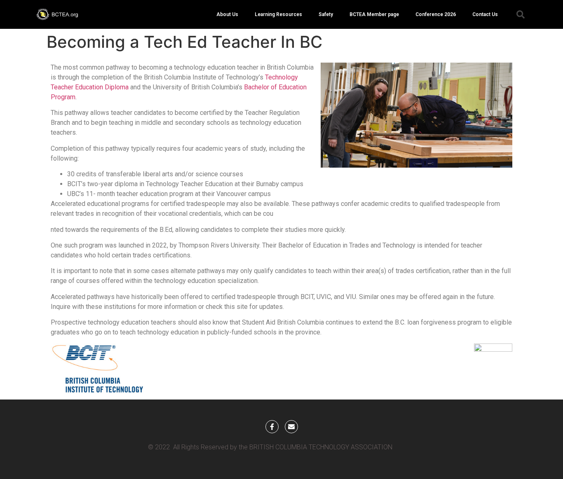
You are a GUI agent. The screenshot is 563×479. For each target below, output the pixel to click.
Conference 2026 (435, 14)
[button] (520, 14)
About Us (227, 14)
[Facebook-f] (272, 426)
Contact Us (485, 14)
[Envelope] (291, 426)
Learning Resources (278, 14)
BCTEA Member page (374, 14)
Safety (326, 14)
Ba (247, 87)
